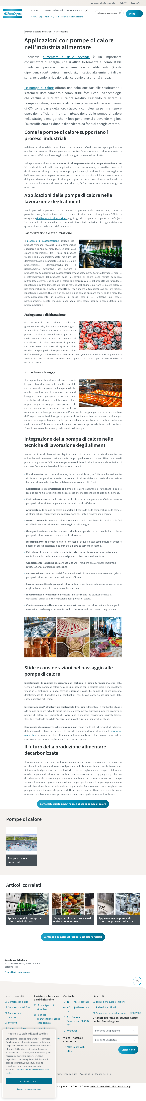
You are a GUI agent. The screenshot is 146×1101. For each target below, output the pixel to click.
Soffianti (12, 1022)
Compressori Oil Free (19, 1007)
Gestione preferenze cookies (62, 1074)
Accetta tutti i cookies (29, 1081)
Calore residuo (61, 31)
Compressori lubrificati (15, 1015)
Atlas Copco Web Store (76, 1049)
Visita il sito (128, 1049)
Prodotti (35, 10)
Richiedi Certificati (106, 1007)
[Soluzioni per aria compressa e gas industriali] (52, 16)
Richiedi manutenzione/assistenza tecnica (48, 1018)
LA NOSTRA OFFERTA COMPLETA (103, 3)
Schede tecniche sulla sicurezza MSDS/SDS (118, 1013)
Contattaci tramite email (18, 972)
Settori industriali (54, 10)
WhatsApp (72, 1030)
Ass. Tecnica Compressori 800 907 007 (78, 1021)
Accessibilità (86, 1074)
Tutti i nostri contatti (78, 1001)
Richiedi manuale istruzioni (110, 1001)
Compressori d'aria (18, 1001)
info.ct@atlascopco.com (78, 1009)
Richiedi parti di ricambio (45, 1007)
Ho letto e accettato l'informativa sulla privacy (51, 219)
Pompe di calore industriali (38, 31)
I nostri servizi (44, 1028)
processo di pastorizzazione (43, 240)
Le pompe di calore (39, 87)
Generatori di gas (17, 1028)
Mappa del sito (103, 1074)
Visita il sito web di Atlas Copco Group (110, 1086)
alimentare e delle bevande (66, 57)
